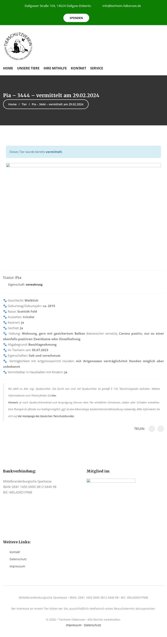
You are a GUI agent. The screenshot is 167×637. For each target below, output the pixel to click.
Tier (24, 104)
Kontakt (78, 68)
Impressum (17, 566)
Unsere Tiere (28, 68)
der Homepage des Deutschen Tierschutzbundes (46, 416)
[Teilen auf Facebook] (151, 428)
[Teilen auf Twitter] (160, 428)
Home (8, 68)
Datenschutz (18, 559)
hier (54, 395)
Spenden (76, 18)
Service (96, 68)
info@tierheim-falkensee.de (121, 6)
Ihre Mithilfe (55, 68)
